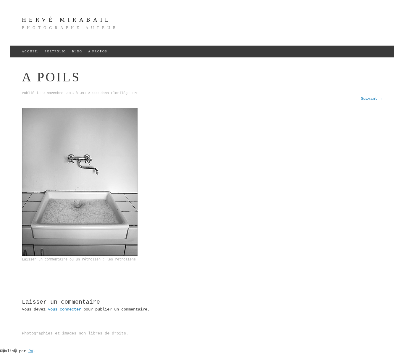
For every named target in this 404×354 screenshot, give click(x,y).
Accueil (30, 51)
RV (30, 351)
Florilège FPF (124, 93)
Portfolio (55, 51)
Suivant (371, 98)
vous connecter (64, 309)
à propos (97, 51)
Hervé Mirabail (66, 20)
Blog (77, 51)
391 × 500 (89, 93)
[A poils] (80, 254)
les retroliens (121, 260)
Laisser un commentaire (44, 260)
